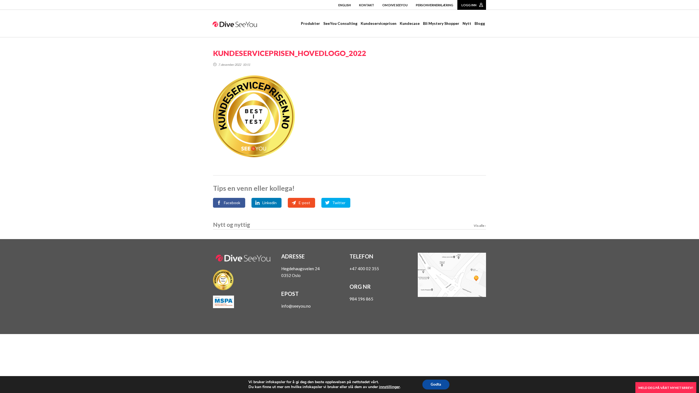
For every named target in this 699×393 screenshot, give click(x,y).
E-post (304, 202)
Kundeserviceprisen (378, 23)
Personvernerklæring (434, 5)
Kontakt (366, 5)
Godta (436, 384)
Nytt (467, 23)
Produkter (310, 23)
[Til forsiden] (234, 25)
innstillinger (389, 387)
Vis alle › (480, 226)
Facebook (232, 202)
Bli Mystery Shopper (441, 23)
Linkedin (269, 202)
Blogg (480, 23)
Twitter (338, 202)
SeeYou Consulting (340, 23)
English (344, 5)
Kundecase (410, 23)
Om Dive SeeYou (395, 5)
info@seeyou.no (296, 305)
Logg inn (468, 5)
